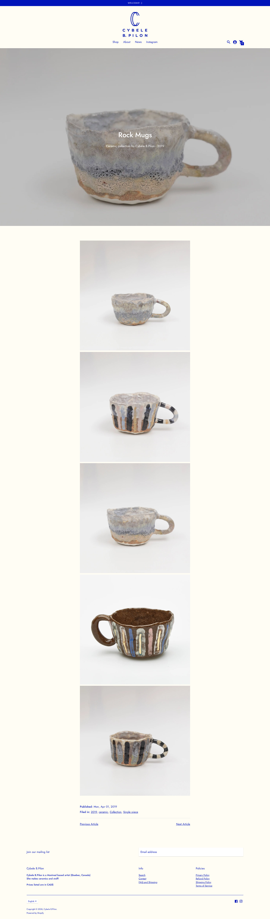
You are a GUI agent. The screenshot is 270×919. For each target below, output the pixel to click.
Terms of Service (204, 885)
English (31, 901)
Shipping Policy (203, 882)
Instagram (152, 42)
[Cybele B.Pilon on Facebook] (236, 901)
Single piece (130, 812)
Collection (115, 812)
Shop (116, 42)
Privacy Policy (202, 875)
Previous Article (89, 824)
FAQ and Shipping (148, 882)
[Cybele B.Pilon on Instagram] (241, 901)
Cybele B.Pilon (50, 909)
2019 (94, 812)
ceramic (103, 812)
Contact (142, 878)
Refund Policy (203, 878)
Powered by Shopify (35, 912)
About (126, 42)
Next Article (183, 824)
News (138, 42)
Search (142, 875)
